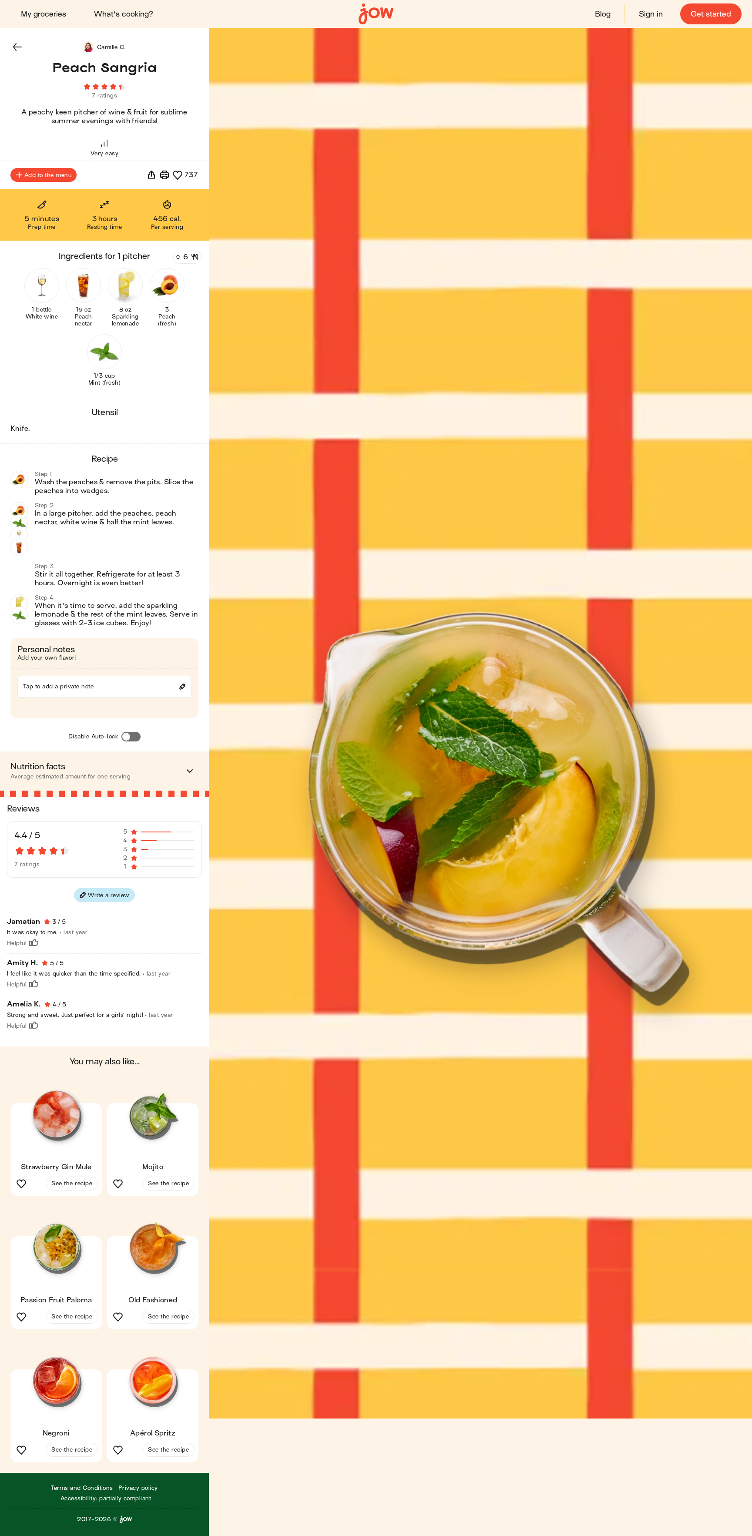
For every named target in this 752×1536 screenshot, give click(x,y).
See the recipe (71, 1183)
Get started (711, 14)
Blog (603, 14)
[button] (17, 47)
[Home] (376, 14)
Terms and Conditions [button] (82, 1488)
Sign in (651, 14)
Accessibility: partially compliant (105, 1498)
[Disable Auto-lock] (131, 736)
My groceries (43, 14)
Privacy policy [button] (138, 1488)
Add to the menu (47, 175)
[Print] (164, 175)
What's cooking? (123, 14)
